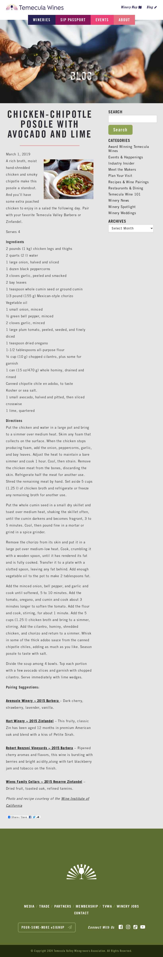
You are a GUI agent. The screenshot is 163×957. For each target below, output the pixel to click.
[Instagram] (128, 927)
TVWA (107, 906)
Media (29, 906)
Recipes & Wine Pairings (128, 182)
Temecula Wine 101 (124, 194)
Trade (44, 906)
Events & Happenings (125, 157)
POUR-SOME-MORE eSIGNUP (43, 927)
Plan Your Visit (120, 176)
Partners (62, 906)
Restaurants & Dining (125, 188)
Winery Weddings (122, 213)
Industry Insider (121, 163)
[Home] (35, 8)
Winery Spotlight (122, 207)
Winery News (118, 200)
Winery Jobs (128, 906)
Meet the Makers (122, 169)
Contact (81, 913)
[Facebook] (121, 927)
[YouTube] (142, 927)
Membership (87, 906)
